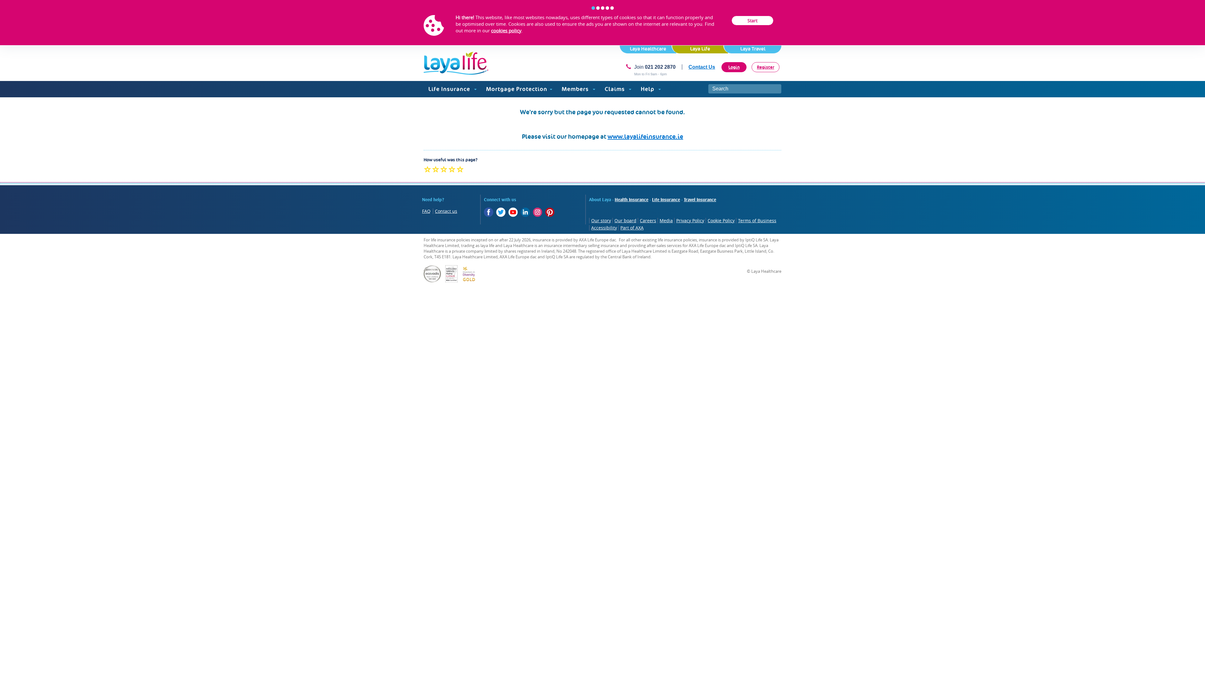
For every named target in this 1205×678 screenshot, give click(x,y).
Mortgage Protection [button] (516, 89)
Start (752, 21)
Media (666, 220)
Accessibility (604, 228)
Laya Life (700, 49)
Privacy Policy (690, 220)
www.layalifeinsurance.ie (645, 136)
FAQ (426, 211)
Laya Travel (752, 49)
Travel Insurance (700, 200)
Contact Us (701, 67)
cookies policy (506, 30)
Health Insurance (631, 200)
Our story (601, 220)
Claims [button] (615, 89)
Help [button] (648, 89)
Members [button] (576, 89)
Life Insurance (666, 200)
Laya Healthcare (648, 49)
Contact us (446, 211)
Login (734, 67)
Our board (625, 220)
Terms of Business (757, 220)
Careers (648, 220)
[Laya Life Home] (456, 63)
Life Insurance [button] (450, 89)
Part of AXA (632, 228)
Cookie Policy (721, 220)
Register (765, 67)
